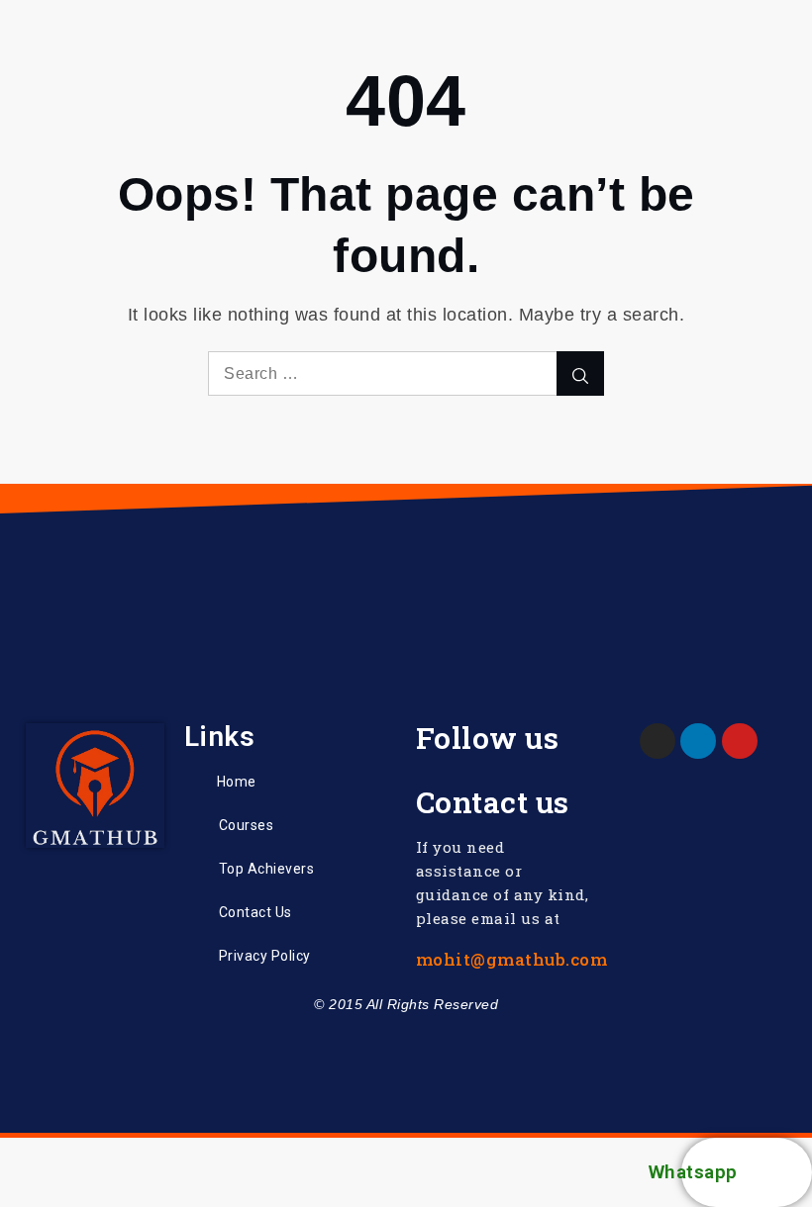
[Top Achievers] (194, 869)
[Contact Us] (194, 912)
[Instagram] (657, 741)
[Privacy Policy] (194, 957)
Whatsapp (693, 1172)
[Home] (193, 781)
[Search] (580, 373)
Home (236, 781)
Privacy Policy (265, 956)
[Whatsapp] (777, 1172)
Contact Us (255, 912)
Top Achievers (267, 869)
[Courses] (194, 825)
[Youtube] (740, 741)
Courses (246, 825)
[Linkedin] (698, 741)
